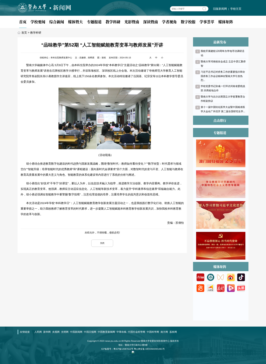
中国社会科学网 (136, 332)
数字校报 (188, 21)
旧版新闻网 (220, 8)
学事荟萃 (207, 21)
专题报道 (94, 21)
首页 (22, 21)
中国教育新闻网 (106, 332)
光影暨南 (131, 21)
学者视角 (169, 21)
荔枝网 (173, 332)
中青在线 (121, 332)
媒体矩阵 (225, 21)
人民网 (38, 332)
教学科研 (113, 21)
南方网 (164, 332)
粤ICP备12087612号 (123, 349)
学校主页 (235, 8)
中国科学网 (153, 332)
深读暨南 (150, 21)
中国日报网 (90, 332)
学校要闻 (37, 21)
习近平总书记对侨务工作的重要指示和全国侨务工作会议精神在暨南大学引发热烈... (223, 76)
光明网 (65, 332)
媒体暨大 (75, 21)
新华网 (47, 332)
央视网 (56, 332)
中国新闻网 (76, 332)
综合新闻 (56, 21)
